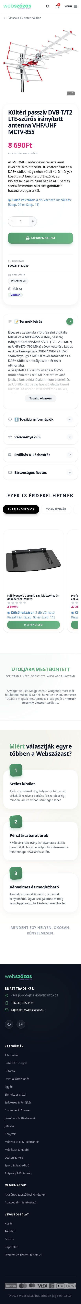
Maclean (15, 295)
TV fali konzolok (21, 509)
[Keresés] (47, 6)
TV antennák (18, 280)
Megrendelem (33, 624)
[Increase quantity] (33, 221)
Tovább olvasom (40, 398)
